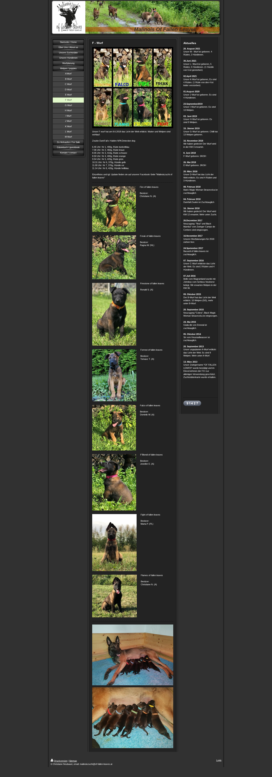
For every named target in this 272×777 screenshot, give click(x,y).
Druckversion (60, 761)
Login (218, 760)
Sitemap (73, 761)
